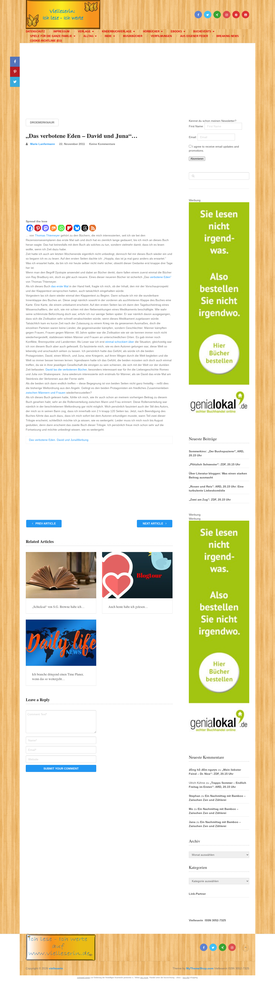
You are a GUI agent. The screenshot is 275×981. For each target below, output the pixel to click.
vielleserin (56, 968)
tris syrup (144, 978)
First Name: (197, 126)
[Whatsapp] (61, 228)
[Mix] (53, 228)
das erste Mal (59, 286)
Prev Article (45, 523)
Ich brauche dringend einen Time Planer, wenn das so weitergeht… (58, 676)
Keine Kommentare (102, 144)
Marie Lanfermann (42, 144)
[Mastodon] (45, 228)
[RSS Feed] (92, 228)
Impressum (61, 31)
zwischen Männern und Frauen (45, 392)
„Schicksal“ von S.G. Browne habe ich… (58, 606)
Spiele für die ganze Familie (51, 36)
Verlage (84, 31)
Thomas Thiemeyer (47, 235)
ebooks (176, 31)
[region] (137, 77)
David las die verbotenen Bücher (66, 369)
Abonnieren (197, 158)
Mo (191, 809)
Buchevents (202, 31)
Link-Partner (197, 893)
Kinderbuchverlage (117, 31)
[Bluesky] (76, 228)
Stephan (194, 795)
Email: (193, 137)
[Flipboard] (68, 228)
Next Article (153, 523)
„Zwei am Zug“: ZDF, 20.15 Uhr (210, 499)
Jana (192, 822)
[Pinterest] (37, 228)
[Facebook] (29, 228)
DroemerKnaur (42, 122)
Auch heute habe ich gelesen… (128, 606)
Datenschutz (35, 31)
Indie (108, 36)
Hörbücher (151, 31)
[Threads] (84, 228)
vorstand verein (83, 978)
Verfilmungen (161, 36)
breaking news (227, 36)
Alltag (88, 36)
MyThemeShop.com (199, 968)
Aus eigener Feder (194, 36)
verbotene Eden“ (160, 277)
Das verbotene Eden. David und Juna (53, 439)
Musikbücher (132, 36)
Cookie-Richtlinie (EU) (46, 40)
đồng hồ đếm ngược (203, 769)
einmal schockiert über (119, 341)
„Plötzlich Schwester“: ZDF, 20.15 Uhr (214, 464)
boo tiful (186, 978)
